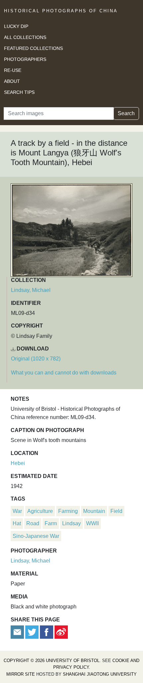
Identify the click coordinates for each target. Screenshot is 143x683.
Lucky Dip (16, 26)
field (116, 511)
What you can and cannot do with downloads (63, 372)
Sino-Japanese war (36, 536)
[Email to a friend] (18, 631)
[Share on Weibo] (61, 631)
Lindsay (71, 523)
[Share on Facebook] (46, 631)
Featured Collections (33, 48)
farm (51, 523)
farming (68, 511)
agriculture (40, 511)
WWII (92, 523)
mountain (94, 511)
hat (17, 523)
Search (126, 113)
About (12, 81)
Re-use (12, 70)
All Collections (25, 37)
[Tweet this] (32, 631)
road (32, 523)
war (17, 511)
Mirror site (20, 674)
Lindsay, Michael (31, 290)
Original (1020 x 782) (36, 358)
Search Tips (19, 92)
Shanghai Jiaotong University (100, 674)
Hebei (18, 463)
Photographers (25, 59)
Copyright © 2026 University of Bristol (51, 660)
